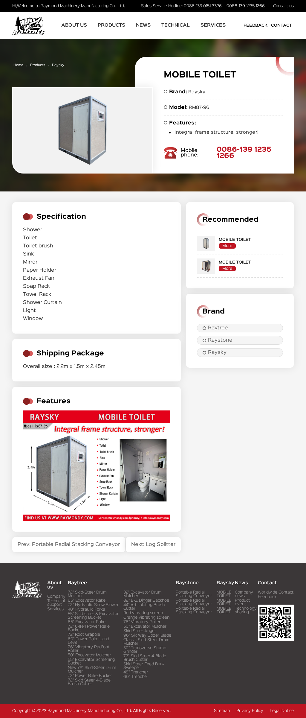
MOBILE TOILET (224, 594)
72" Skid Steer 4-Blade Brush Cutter (89, 682)
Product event (242, 602)
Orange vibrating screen (146, 617)
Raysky (58, 65)
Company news (244, 594)
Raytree (218, 328)
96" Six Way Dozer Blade (147, 635)
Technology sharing (246, 610)
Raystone (220, 340)
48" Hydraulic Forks (86, 609)
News (143, 25)
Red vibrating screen (143, 613)
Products (111, 25)
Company (56, 596)
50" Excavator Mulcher (89, 655)
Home (18, 65)
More (227, 246)
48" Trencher (135, 672)
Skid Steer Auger (139, 631)
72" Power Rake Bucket (90, 676)
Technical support (56, 602)
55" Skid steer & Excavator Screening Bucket (93, 615)
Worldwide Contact (275, 592)
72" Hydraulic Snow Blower (93, 605)
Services (213, 25)
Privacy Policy (249, 711)
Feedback (255, 25)
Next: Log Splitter (153, 544)
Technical (175, 25)
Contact (281, 25)
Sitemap (222, 711)
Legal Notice (282, 711)
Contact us (283, 6)
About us (74, 25)
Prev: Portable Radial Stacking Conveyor (69, 544)
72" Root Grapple (84, 634)
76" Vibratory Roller (141, 622)
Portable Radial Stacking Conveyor (194, 594)
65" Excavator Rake (86, 600)
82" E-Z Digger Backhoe (146, 600)
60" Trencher (135, 677)
